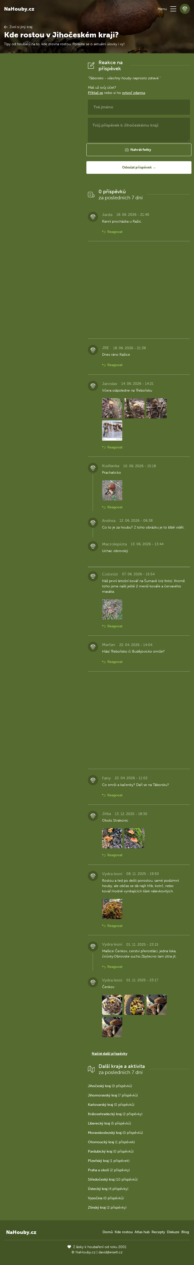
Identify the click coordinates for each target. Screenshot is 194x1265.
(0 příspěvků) (110, 1086)
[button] (173, 8)
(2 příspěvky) (115, 1114)
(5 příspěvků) (109, 1123)
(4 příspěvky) (108, 1189)
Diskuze (173, 1232)
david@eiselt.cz (111, 1252)
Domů (108, 1232)
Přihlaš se (95, 93)
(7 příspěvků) (113, 1095)
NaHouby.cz (19, 9)
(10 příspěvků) (113, 1179)
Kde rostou (124, 1232)
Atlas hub (142, 1232)
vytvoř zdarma (133, 93)
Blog (185, 1232)
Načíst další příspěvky (109, 1054)
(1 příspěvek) (111, 1142)
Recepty (158, 1232)
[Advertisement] (42, 135)
